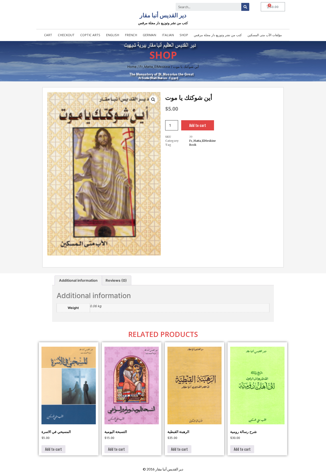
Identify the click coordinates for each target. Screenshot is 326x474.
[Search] (245, 7)
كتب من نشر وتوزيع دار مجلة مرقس (218, 35)
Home (132, 67)
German (149, 35)
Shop (184, 35)
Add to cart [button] (53, 449)
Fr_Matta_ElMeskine (154, 67)
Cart (48, 35)
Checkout (66, 35)
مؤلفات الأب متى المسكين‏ (264, 35)
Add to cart (197, 125)
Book (192, 144)
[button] (153, 100)
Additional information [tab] (78, 280)
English (112, 35)
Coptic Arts (90, 35)
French (131, 35)
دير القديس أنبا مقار (163, 15)
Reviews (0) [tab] (116, 280)
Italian (168, 35)
